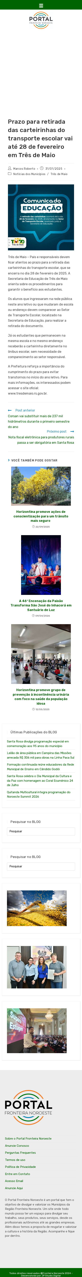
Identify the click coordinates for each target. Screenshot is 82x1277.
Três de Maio (59, 174)
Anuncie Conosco (17, 1146)
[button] (41, 6)
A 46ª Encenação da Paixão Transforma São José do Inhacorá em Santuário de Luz (41, 605)
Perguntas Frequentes (20, 1153)
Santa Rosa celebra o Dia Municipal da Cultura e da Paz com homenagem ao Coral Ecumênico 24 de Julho (40, 780)
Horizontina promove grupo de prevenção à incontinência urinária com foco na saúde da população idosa (41, 696)
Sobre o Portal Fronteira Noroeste (28, 1138)
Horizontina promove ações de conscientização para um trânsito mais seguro (41, 516)
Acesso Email (14, 1181)
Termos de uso (15, 1160)
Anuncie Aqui (14, 1188)
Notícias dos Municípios (29, 174)
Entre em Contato (17, 1174)
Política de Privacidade (20, 1167)
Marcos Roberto (24, 168)
